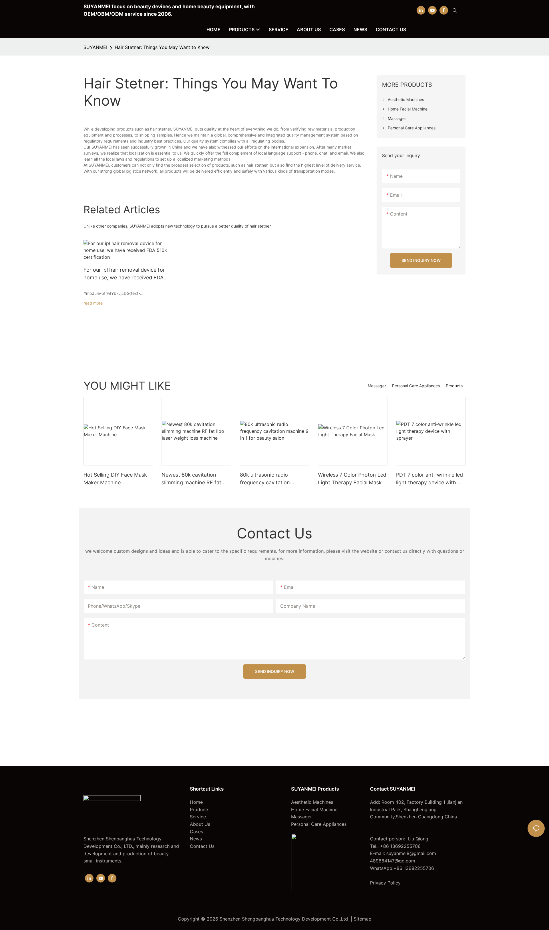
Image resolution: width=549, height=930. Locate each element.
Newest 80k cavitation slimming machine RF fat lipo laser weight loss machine (191, 479)
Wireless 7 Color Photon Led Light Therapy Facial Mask (352, 478)
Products (454, 385)
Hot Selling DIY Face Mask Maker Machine (115, 478)
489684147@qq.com (392, 861)
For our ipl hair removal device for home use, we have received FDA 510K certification (124, 274)
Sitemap (362, 919)
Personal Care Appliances (416, 385)
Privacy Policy (385, 883)
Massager (377, 385)
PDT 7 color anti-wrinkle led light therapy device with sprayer (429, 479)
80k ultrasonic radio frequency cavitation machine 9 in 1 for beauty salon (270, 479)
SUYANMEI (95, 47)
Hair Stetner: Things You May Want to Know (162, 47)
